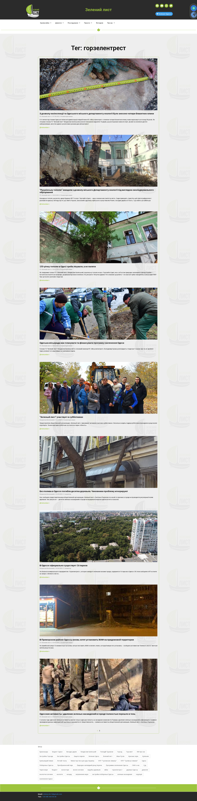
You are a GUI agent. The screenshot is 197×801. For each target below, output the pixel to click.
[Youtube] (162, 6)
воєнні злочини (78, 770)
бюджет (54, 770)
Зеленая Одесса (165, 14)
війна (106, 770)
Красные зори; (133, 756)
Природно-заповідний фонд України (89, 765)
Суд (145, 765)
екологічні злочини (46, 774)
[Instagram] (166, 6)
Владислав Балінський (88, 752)
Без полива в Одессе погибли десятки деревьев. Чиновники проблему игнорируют (84, 491)
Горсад (119, 752)
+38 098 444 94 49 (49, 797)
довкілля (145, 770)
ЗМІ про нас (141, 752)
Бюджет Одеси (57, 752)
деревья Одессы (132, 770)
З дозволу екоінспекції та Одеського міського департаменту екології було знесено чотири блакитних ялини (97, 113)
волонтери (65, 770)
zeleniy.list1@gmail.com (52, 794)
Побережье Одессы (46, 765)
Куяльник (145, 756)
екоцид (69, 774)
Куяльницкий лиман (46, 761)
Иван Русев (120, 756)
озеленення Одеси (46, 779)
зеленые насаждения (124, 774)
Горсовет (129, 752)
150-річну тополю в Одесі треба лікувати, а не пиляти (68, 266)
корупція (139, 774)
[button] (194, 8)
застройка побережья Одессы (102, 774)
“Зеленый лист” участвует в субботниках (61, 417)
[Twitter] (171, 6)
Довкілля (58, 23)
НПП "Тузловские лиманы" (107, 761)
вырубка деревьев (94, 770)
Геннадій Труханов (106, 752)
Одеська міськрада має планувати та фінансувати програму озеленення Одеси (82, 342)
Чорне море (44, 770)
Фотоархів (99, 23)
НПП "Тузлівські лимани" (129, 761)
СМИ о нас (136, 765)
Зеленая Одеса (94, 756)
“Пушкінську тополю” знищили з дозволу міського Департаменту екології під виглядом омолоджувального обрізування (97, 191)
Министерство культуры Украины (82, 761)
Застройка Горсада (46, 756)
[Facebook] (157, 6)
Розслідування (73, 23)
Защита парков (79, 756)
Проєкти (87, 23)
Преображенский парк (65, 765)
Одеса (144, 761)
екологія (60, 774)
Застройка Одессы (63, 756)
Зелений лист (107, 756)
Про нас (110, 23)
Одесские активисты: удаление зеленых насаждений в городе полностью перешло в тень (87, 714)
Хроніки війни (44, 23)
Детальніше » (45, 127)
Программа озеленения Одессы (117, 765)
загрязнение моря (82, 774)
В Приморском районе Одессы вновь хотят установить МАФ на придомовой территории (87, 639)
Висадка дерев (71, 752)
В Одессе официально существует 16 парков (63, 565)
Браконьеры (44, 752)
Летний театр (62, 761)
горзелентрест (117, 770)
